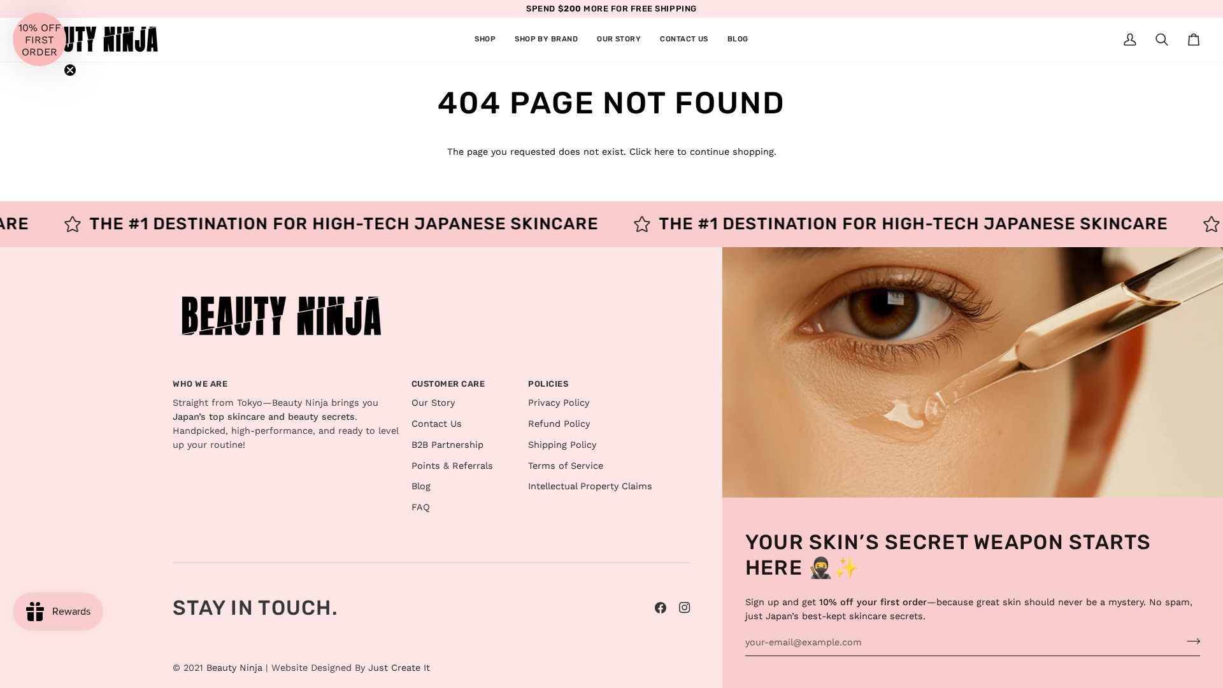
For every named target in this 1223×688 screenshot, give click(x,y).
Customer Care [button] (448, 384)
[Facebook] (660, 607)
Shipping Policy (562, 445)
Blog (421, 486)
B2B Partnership (447, 445)
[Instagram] (684, 607)
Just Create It (399, 668)
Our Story (433, 403)
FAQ (420, 507)
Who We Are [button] (200, 384)
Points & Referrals (452, 466)
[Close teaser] (70, 70)
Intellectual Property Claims (590, 486)
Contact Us (436, 424)
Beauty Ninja (234, 668)
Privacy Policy (558, 403)
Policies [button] (548, 384)
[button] (485, 40)
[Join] (1189, 641)
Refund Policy (559, 424)
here (664, 152)
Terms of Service (565, 466)
